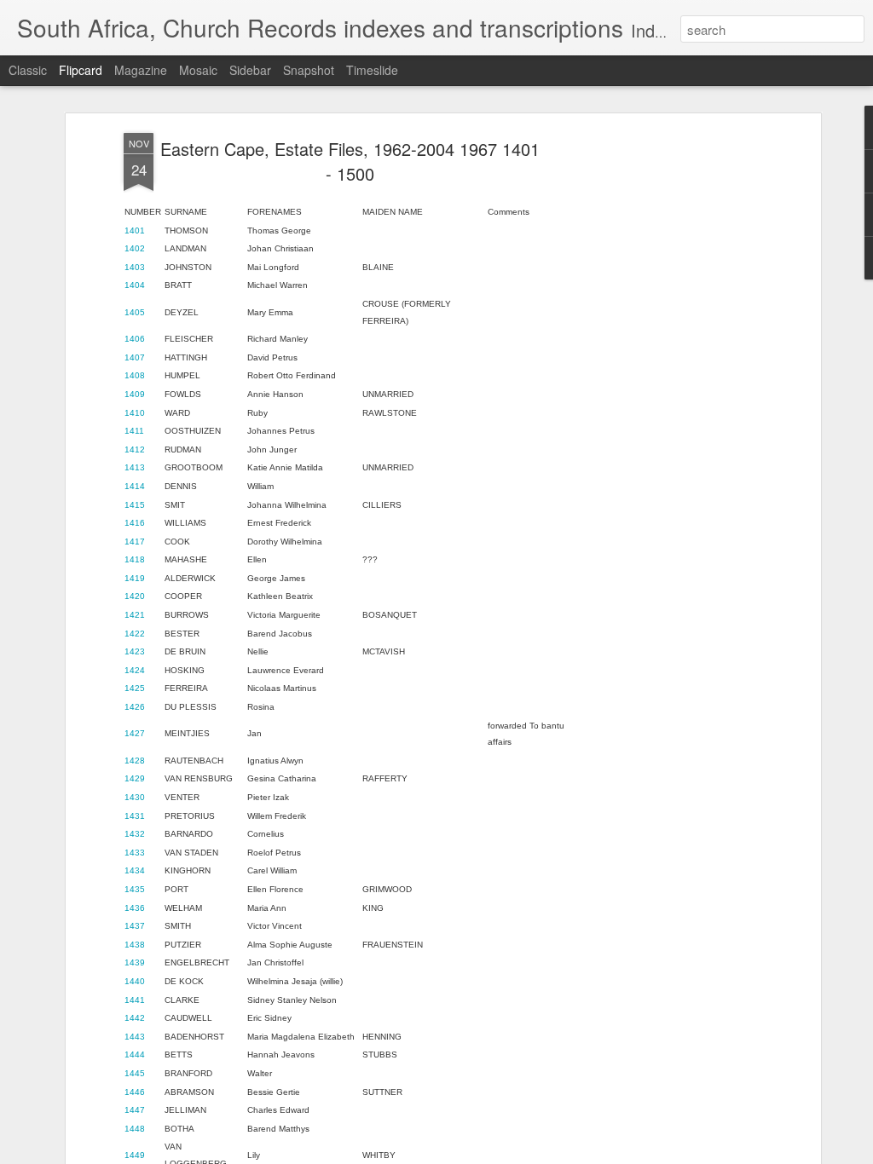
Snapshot (308, 69)
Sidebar (250, 69)
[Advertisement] (669, 401)
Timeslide (372, 69)
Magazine (140, 69)
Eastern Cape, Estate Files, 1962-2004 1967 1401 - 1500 (350, 161)
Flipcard (80, 69)
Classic (28, 69)
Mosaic (198, 69)
